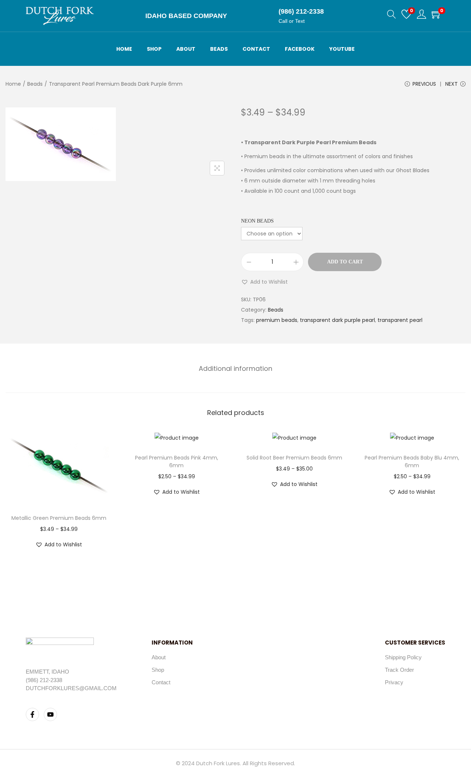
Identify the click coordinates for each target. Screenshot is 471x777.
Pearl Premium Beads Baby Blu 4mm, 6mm (412, 461)
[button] (264, 282)
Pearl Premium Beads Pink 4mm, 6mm (176, 461)
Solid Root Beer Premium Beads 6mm (294, 457)
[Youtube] (50, 714)
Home (13, 84)
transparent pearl (400, 320)
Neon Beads (257, 221)
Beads (35, 84)
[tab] (235, 368)
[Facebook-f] (32, 714)
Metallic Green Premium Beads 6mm (58, 518)
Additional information (235, 368)
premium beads (276, 320)
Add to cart (345, 262)
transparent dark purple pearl (337, 320)
